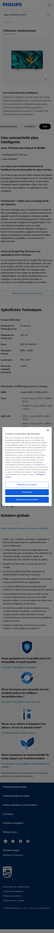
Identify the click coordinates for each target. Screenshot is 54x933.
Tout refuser (27, 492)
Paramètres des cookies (27, 484)
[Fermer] (48, 430)
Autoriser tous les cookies (27, 499)
